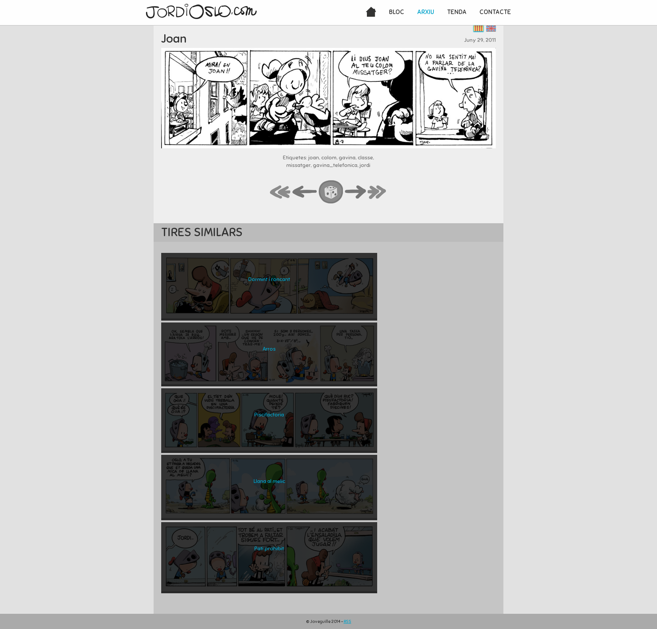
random (331, 192)
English (491, 28)
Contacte (495, 12)
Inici (371, 12)
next (355, 192)
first (280, 192)
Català (478, 28)
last (377, 192)
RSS (347, 621)
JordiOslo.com (201, 11)
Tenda (457, 12)
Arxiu (425, 12)
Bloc (396, 12)
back (304, 192)
